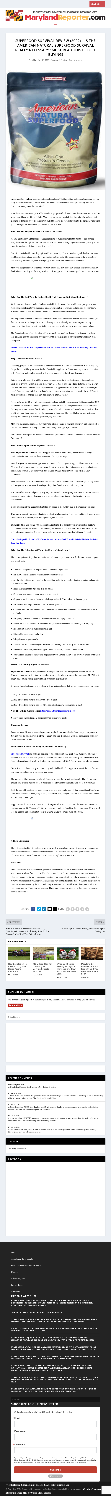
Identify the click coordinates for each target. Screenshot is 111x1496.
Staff (13, 1252)
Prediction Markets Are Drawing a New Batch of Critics (33, 1086)
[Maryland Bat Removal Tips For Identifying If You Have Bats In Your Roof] (92, 953)
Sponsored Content (59, 60)
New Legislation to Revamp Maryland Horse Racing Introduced (17, 968)
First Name (19, 1431)
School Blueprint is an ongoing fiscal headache (36, 1312)
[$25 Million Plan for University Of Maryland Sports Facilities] (43, 953)
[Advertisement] (55, 1043)
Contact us (15, 1291)
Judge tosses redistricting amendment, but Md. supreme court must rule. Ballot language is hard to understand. (54, 1329)
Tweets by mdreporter (17, 1148)
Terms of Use (63, 1484)
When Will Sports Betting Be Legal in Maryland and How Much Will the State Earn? (66, 969)
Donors (14, 1271)
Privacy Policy (17, 1284)
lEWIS (11, 1084)
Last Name (19, 1444)
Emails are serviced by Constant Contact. (73, 1462)
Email (17, 1418)
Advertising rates (18, 1278)
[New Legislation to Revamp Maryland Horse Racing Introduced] (19, 953)
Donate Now (15, 1005)
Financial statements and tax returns (26, 1265)
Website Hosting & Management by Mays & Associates (31, 1484)
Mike (34, 60)
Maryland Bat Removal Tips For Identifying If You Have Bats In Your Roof (90, 969)
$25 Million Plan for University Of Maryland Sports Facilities (42, 968)
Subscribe (55, 1469)
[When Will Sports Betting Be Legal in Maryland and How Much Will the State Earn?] (68, 953)
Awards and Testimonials (22, 1258)
